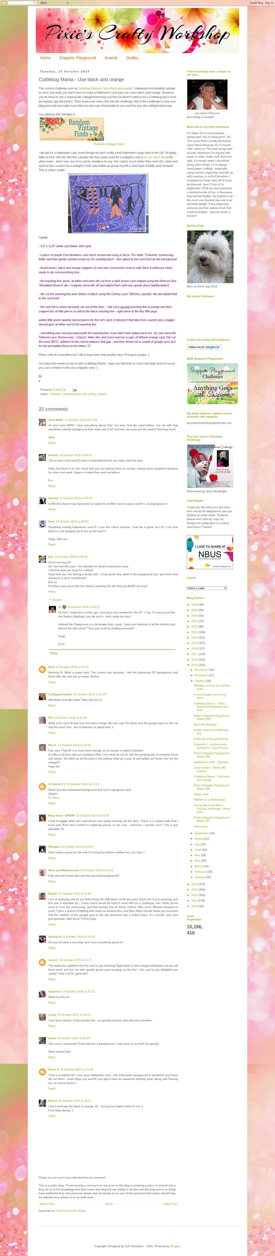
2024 (194, 615)
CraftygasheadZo (60, 694)
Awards (111, 58)
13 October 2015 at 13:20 (92, 815)
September (202, 833)
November (202, 675)
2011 (194, 900)
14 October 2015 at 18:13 (73, 1014)
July (198, 844)
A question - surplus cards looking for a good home (211, 746)
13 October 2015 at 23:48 (74, 893)
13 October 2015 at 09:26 (71, 556)
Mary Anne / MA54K (61, 815)
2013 (194, 889)
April (198, 860)
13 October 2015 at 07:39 (80, 419)
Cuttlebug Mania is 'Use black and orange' (105, 88)
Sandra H (54, 936)
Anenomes (201, 826)
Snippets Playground (77, 58)
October (200, 680)
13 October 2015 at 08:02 (75, 455)
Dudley (132, 58)
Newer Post (47, 1203)
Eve (50, 556)
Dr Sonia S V (56, 784)
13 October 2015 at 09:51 (83, 607)
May (198, 855)
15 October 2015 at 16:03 (73, 1038)
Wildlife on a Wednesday (209, 799)
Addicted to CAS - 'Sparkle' (211, 762)
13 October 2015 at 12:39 (70, 717)
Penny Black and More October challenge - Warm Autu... (212, 809)
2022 (194, 626)
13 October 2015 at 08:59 (75, 498)
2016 (194, 659)
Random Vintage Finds (109, 144)
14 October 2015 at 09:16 (78, 936)
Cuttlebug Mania (71, 394)
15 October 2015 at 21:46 (76, 1069)
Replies (57, 599)
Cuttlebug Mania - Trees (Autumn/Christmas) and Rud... (211, 707)
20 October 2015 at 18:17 (75, 1100)
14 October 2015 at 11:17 (75, 960)
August (199, 838)
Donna (52, 1100)
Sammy (53, 498)
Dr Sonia (53, 797)
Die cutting (89, 394)
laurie (52, 1038)
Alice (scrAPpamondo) (63, 870)
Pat (50, 717)
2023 (194, 621)
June (198, 849)
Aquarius (54, 991)
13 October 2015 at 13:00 (74, 745)
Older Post (170, 1203)
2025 (194, 610)
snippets (102, 394)
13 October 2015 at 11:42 (72, 667)
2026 (194, 604)
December (202, 669)
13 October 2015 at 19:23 (96, 870)
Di (59, 607)
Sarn (51, 521)
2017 (194, 654)
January (200, 877)
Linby (52, 1014)
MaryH (52, 893)
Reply (52, 442)
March (199, 866)
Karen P (53, 1069)
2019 (194, 643)
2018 (194, 648)
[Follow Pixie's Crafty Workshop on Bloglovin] (204, 349)
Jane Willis (55, 419)
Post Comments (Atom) (71, 1210)
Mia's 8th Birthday (205, 724)
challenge (55, 394)
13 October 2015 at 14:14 (77, 846)
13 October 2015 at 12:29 (89, 694)
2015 (194, 665)
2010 (194, 906)
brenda (53, 455)
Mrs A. (52, 745)
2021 (194, 632)
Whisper (54, 846)
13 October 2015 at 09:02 (72, 521)
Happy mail (201, 794)
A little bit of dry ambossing (211, 738)
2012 (194, 895)
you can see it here (154, 157)
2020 (194, 637)
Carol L (53, 960)
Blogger (175, 1246)
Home (45, 58)
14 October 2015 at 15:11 (78, 991)
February (201, 871)
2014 (194, 884)
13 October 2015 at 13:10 (82, 784)
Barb (51, 667)
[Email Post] (74, 389)
